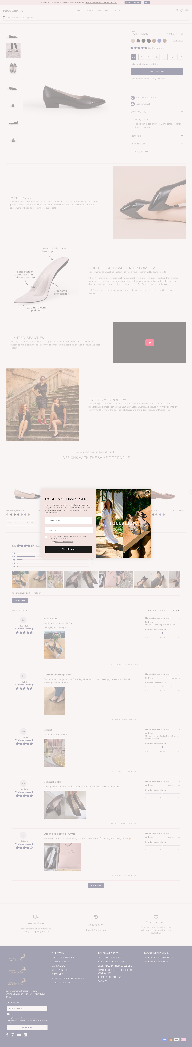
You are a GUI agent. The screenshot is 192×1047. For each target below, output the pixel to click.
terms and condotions (64, 542)
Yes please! (68, 549)
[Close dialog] (147, 493)
